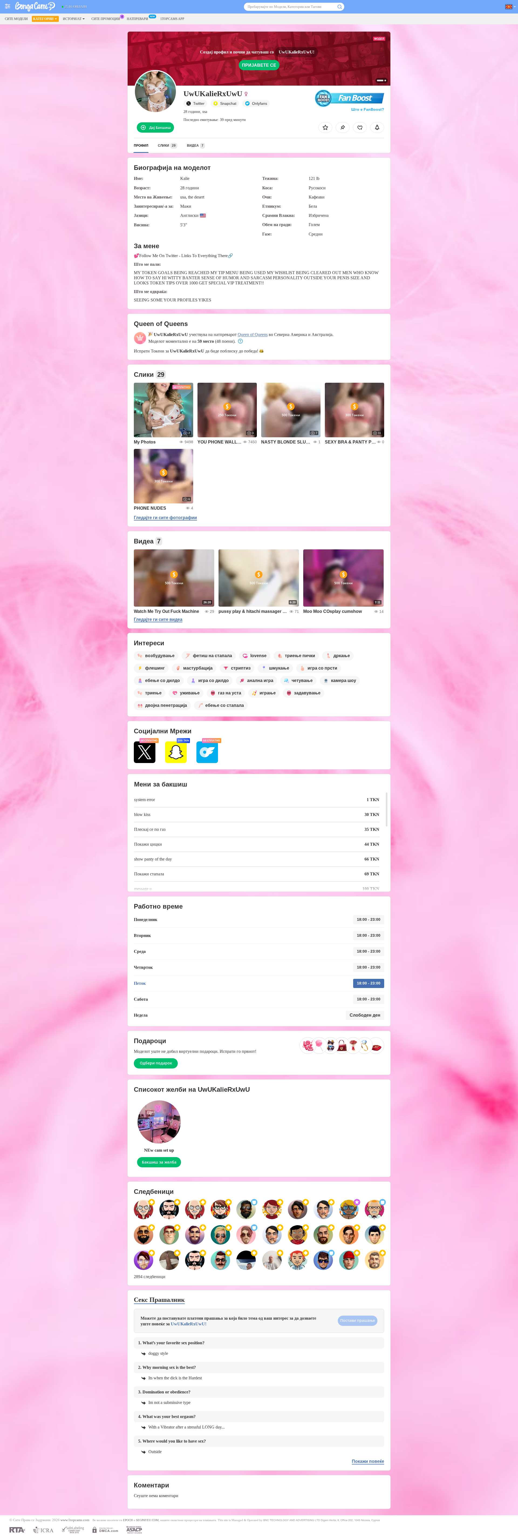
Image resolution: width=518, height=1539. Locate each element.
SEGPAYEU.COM (147, 1520)
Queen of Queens (253, 334)
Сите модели (16, 19)
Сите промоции (105, 19)
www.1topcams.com (74, 1520)
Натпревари (137, 19)
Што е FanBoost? (367, 109)
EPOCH (128, 1520)
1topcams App (172, 19)
